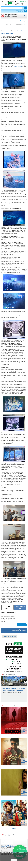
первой (15, 66)
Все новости (8, 24)
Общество (13, 30)
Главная (3, 30)
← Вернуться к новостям (7, 607)
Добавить (22, 625)
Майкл (19, 763)
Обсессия (19, 732)
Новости (8, 30)
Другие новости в (20, 606)
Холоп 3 (19, 825)
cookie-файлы (13, 852)
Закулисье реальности (18, 794)
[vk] (20, 608)
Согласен (14, 859)
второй (20, 66)
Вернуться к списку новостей (10, 636)
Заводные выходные (20, 24)
